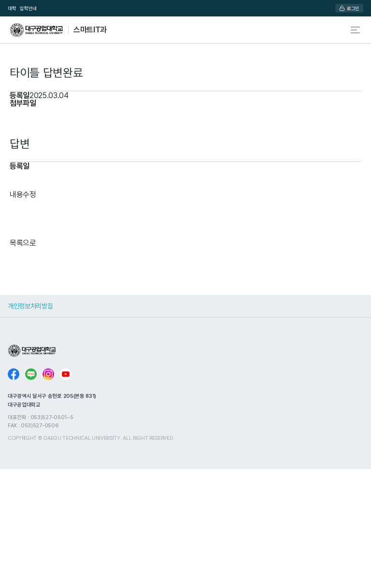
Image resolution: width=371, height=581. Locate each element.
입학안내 (28, 8)
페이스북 (13, 374)
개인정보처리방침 (30, 305)
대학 (12, 8)
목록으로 (23, 242)
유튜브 (65, 374)
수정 (29, 194)
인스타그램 (48, 374)
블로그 (31, 374)
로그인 (353, 8)
